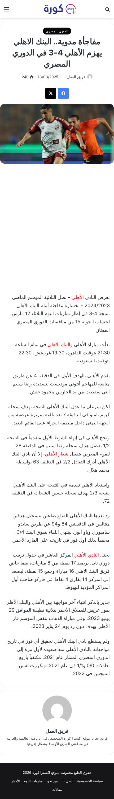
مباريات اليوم (33, 781)
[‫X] (50, 93)
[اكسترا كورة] (57, 9)
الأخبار (15, 781)
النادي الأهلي (87, 555)
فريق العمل (76, 77)
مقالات (57, 789)
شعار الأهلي (56, 454)
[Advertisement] (57, 226)
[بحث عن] (107, 11)
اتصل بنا (67, 781)
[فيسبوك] (63, 93)
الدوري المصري (57, 31)
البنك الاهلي (58, 344)
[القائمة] (6, 11)
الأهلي (78, 297)
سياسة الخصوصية (90, 781)
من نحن (52, 781)
